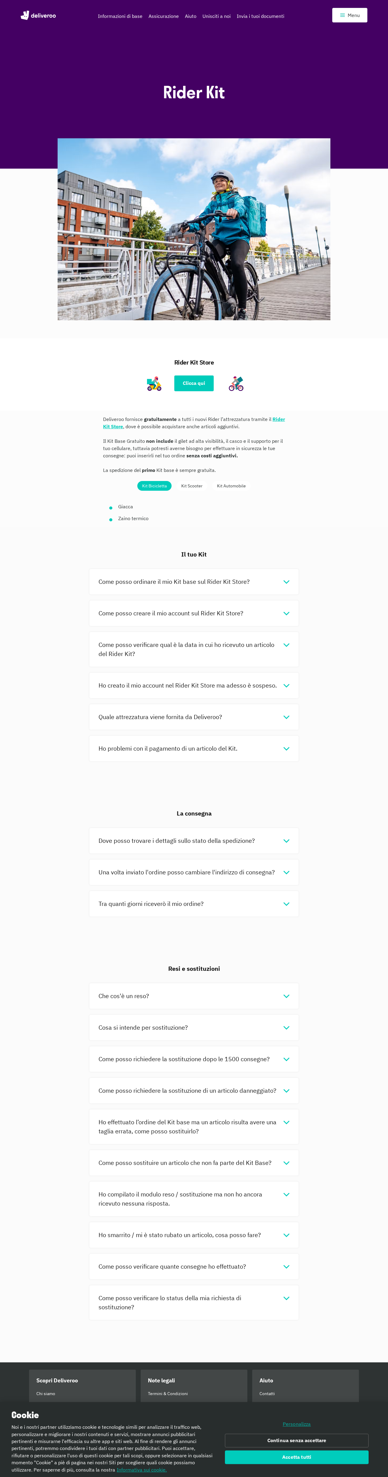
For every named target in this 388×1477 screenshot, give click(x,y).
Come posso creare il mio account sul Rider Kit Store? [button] (171, 613)
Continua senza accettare (296, 1441)
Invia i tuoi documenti (260, 16)
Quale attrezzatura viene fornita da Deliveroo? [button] (160, 717)
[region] (194, 1439)
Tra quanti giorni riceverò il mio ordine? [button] (151, 904)
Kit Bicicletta (154, 486)
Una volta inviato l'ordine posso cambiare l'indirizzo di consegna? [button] (187, 872)
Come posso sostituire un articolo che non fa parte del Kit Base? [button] (185, 1163)
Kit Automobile (231, 486)
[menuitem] (120, 18)
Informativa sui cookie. (142, 1470)
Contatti (267, 1393)
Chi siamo (45, 1393)
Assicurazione (164, 16)
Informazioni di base (120, 16)
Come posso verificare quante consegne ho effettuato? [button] (172, 1266)
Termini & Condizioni (168, 1393)
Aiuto (190, 16)
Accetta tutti (296, 1457)
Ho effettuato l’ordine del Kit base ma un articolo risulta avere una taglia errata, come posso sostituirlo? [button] (187, 1126)
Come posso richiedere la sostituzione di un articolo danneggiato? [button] (187, 1090)
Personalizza (297, 1424)
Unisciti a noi (216, 16)
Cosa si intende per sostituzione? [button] (143, 1027)
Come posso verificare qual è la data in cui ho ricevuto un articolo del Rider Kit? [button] (186, 649)
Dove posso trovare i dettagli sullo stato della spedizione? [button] (177, 840)
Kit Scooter (191, 486)
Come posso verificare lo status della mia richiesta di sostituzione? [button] (170, 1302)
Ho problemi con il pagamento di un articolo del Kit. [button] (168, 748)
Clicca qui (194, 383)
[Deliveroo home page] (38, 15)
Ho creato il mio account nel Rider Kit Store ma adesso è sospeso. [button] (188, 685)
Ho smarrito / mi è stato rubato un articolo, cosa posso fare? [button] (180, 1235)
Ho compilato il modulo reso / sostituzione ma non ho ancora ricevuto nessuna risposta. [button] (180, 1198)
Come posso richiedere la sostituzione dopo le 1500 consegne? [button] (184, 1059)
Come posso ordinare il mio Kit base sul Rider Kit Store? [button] (174, 581)
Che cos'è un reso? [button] (124, 996)
